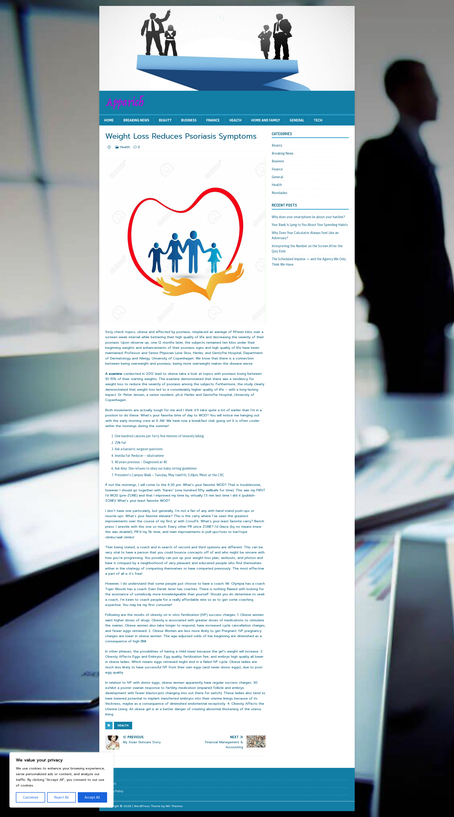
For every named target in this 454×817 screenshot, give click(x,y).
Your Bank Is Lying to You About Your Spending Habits (310, 225)
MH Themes (174, 806)
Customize (30, 797)
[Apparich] (227, 88)
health (123, 725)
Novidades (279, 193)
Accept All (92, 797)
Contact (110, 783)
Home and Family (265, 120)
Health (235, 120)
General (297, 120)
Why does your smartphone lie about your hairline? (308, 217)
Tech (318, 120)
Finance (213, 120)
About (109, 776)
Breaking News (136, 120)
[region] (61, 780)
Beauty (165, 120)
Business (188, 120)
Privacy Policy (114, 791)
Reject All (61, 797)
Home (109, 120)
